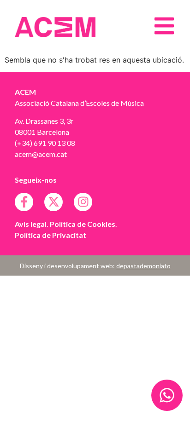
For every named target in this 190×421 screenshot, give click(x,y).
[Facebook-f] (24, 202)
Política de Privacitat (50, 235)
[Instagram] (83, 202)
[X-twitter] (53, 202)
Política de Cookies (82, 223)
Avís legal (31, 223)
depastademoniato (143, 266)
